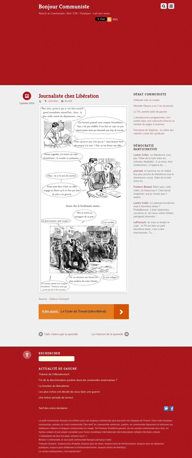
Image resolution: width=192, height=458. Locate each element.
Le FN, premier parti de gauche (150, 111)
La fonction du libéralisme (54, 386)
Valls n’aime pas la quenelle (61, 334)
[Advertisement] (96, 56)
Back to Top (27, 355)
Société (68, 101)
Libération (53, 101)
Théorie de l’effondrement (54, 374)
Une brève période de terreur (56, 397)
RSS (115, 19)
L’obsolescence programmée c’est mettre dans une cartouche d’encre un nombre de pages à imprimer (154, 121)
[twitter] (166, 408)
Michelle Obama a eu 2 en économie (153, 105)
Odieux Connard (59, 299)
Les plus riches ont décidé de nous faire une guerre (69, 391)
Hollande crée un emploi (147, 100)
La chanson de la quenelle (107, 334)
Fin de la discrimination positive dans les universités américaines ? (78, 380)
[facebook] (171, 408)
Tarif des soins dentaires (53, 408)
